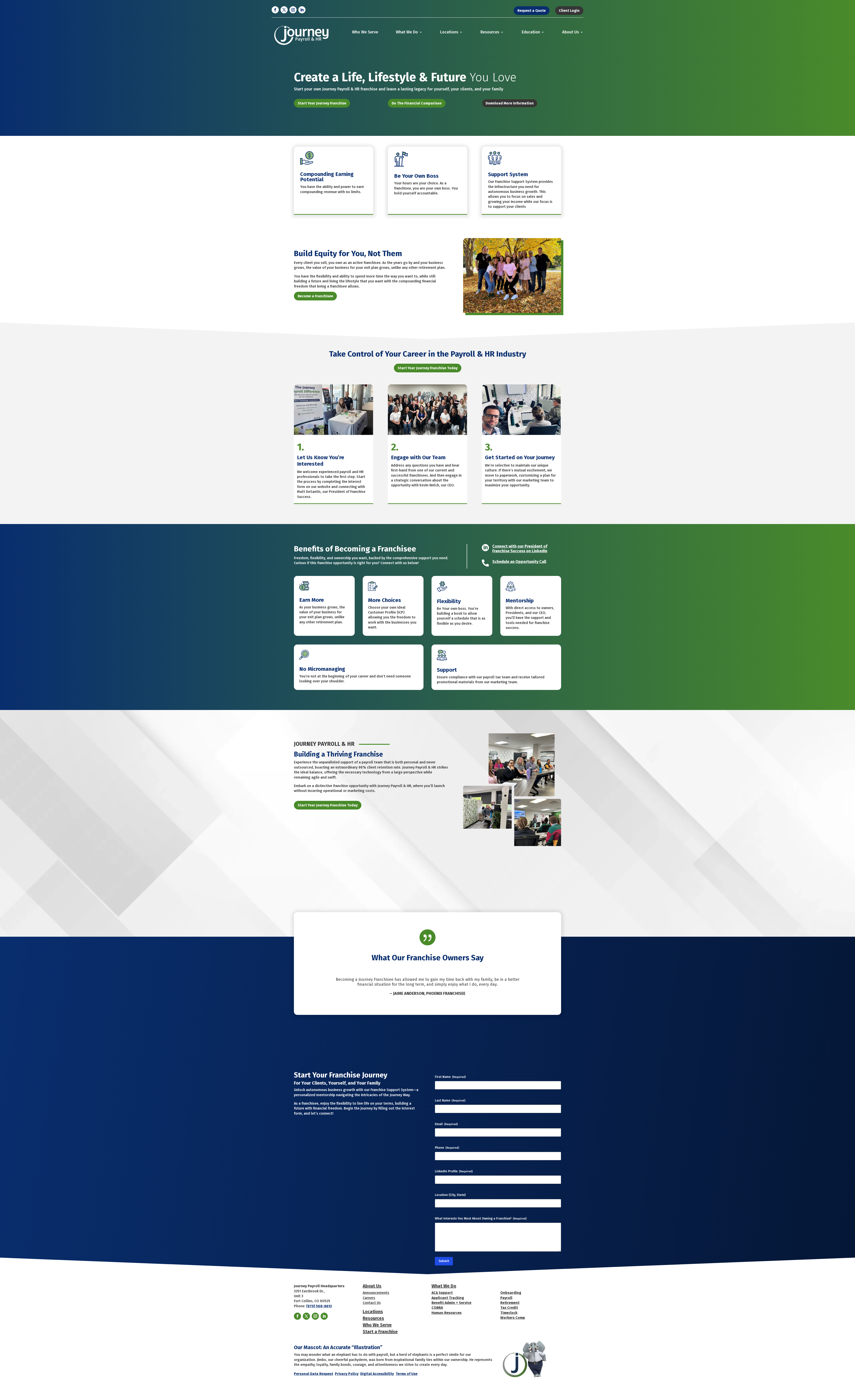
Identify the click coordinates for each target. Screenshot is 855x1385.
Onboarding (510, 1293)
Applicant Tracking (448, 1298)
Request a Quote (531, 10)
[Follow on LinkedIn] (301, 9)
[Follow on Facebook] (275, 9)
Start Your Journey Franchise (322, 103)
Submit (444, 1261)
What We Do (407, 33)
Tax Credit (509, 1307)
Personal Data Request (313, 1374)
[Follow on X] (284, 9)
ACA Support (442, 1293)
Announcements (376, 1293)
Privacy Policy (346, 1374)
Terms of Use (406, 1374)
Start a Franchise (380, 1331)
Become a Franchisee (315, 296)
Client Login (569, 10)
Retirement (509, 1303)
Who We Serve (365, 33)
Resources (489, 33)
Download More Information (510, 103)
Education (531, 33)
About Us (570, 33)
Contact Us (372, 1303)
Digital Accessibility (377, 1374)
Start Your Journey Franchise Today (428, 368)
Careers (369, 1298)
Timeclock (508, 1313)
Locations (449, 33)
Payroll (506, 1298)
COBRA (437, 1307)
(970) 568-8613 (319, 1306)
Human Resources (447, 1313)
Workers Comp (512, 1318)
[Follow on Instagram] (293, 9)
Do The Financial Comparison (417, 103)
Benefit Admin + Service (451, 1303)
